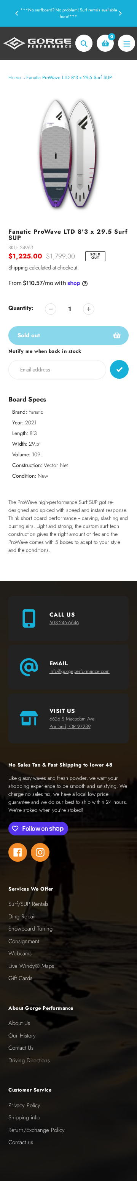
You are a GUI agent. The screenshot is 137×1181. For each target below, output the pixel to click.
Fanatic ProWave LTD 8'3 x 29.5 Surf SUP (69, 77)
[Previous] (17, 13)
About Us (19, 1023)
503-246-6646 (64, 622)
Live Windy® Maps (31, 966)
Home (14, 77)
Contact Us (20, 1048)
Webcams (20, 953)
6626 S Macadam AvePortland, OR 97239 (72, 722)
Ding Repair (22, 916)
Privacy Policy (24, 1105)
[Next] (120, 13)
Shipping (18, 267)
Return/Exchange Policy (36, 1130)
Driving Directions (29, 1060)
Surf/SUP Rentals (28, 904)
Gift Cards (20, 978)
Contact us (20, 1142)
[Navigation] (126, 43)
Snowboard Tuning (30, 928)
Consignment (23, 941)
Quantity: (20, 308)
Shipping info (24, 1117)
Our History (22, 1035)
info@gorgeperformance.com (79, 671)
